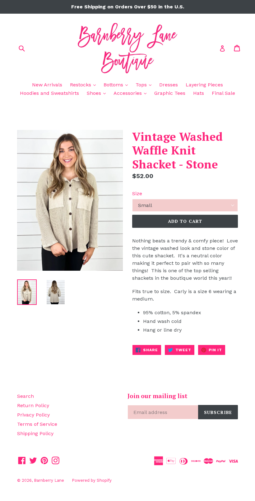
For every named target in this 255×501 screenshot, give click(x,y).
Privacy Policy (33, 415)
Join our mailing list (158, 396)
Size (137, 193)
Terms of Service (37, 424)
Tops (145, 84)
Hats (198, 93)
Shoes (98, 93)
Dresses (168, 85)
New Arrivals (47, 85)
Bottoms (117, 84)
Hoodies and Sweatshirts (49, 93)
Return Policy (33, 405)
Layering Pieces (204, 85)
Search (25, 396)
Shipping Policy (35, 433)
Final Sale (223, 93)
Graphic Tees (169, 93)
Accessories (132, 93)
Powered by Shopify (92, 480)
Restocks (84, 84)
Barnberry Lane (49, 480)
